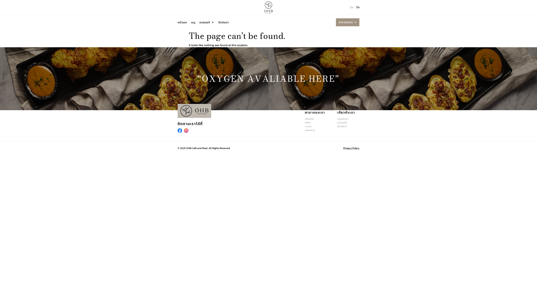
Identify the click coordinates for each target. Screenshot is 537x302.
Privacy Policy (351, 148)
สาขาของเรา (346, 22)
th (357, 7)
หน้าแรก (182, 22)
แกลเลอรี (204, 22)
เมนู (193, 22)
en (351, 7)
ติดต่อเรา (223, 22)
